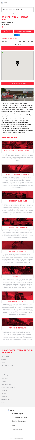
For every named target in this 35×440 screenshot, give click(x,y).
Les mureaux (5, 356)
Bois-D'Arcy (4, 375)
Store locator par (16, 438)
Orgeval (3, 359)
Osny (2, 403)
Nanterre (4, 396)
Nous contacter (17, 429)
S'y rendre (17, 48)
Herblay (3, 393)
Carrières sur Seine (6, 400)
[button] (17, 63)
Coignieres (4, 378)
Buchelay (4, 372)
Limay (3, 362)
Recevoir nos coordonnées (18, 83)
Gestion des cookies (19, 421)
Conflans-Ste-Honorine (8, 387)
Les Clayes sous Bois (7, 366)
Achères (3, 369)
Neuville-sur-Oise (6, 384)
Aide (13, 425)
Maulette (4, 390)
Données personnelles (19, 417)
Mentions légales (18, 414)
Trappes (3, 381)
